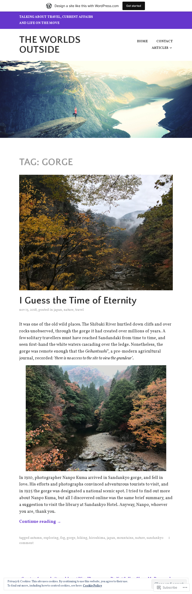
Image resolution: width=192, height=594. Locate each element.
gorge (71, 538)
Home (142, 41)
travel (79, 310)
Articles (160, 48)
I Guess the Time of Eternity (78, 300)
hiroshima (97, 538)
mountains (125, 538)
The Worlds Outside (50, 44)
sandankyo (155, 538)
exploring (51, 538)
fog (62, 538)
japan (58, 310)
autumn (36, 538)
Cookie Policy (92, 586)
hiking (82, 538)
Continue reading (40, 522)
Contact (164, 41)
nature (69, 310)
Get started (133, 6)
